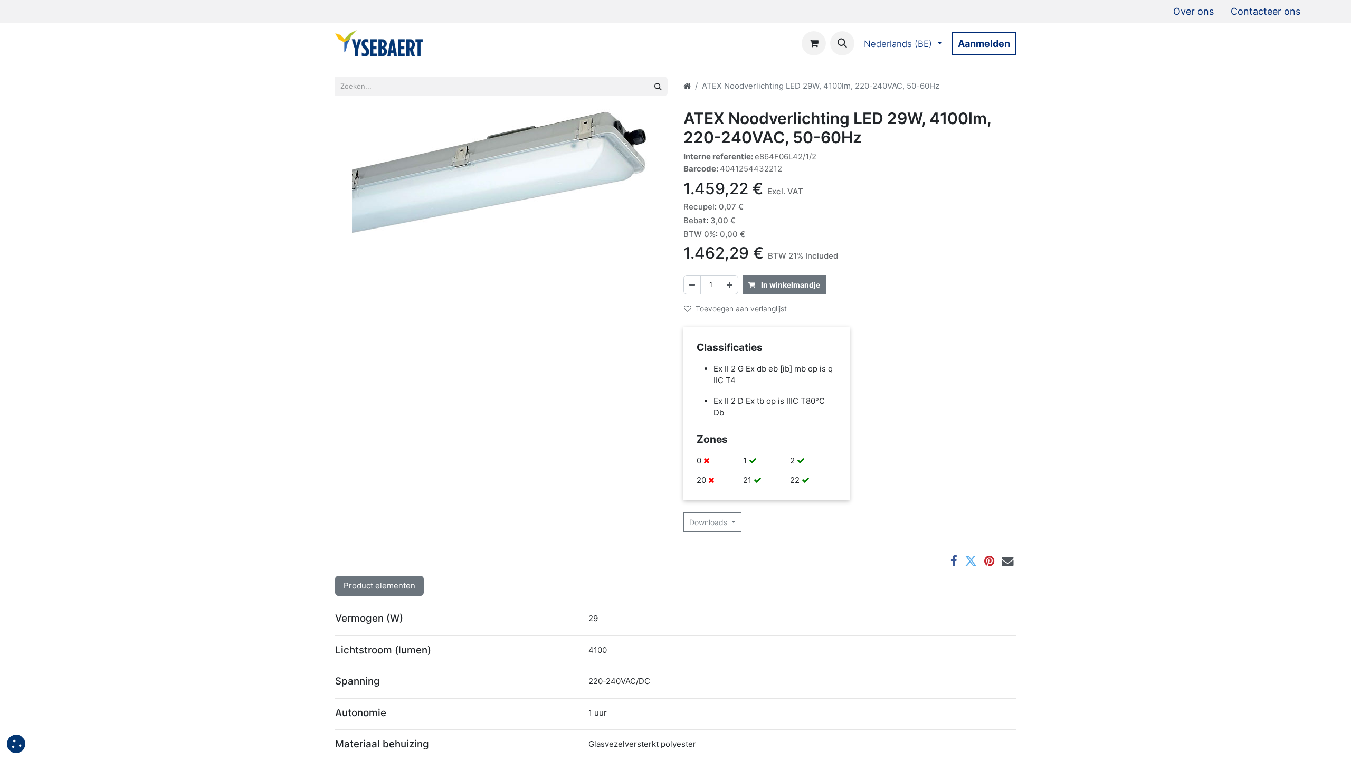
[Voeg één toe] (729, 284)
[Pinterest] (989, 561)
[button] (842, 43)
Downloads (709, 522)
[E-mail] (1008, 561)
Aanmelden (984, 43)
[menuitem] (1193, 11)
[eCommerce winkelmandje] (814, 43)
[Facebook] (953, 561)
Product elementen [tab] (379, 586)
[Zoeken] (658, 86)
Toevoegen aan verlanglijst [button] (741, 308)
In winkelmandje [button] (789, 284)
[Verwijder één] (692, 284)
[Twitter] (971, 561)
